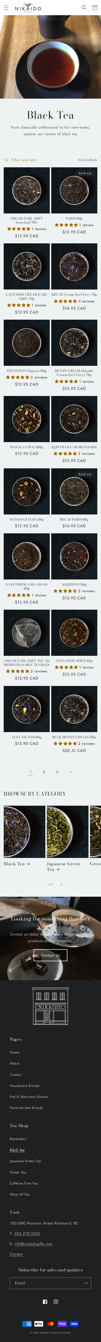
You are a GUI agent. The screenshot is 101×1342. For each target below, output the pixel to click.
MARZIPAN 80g (74, 585)
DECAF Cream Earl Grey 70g (74, 295)
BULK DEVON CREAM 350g (74, 737)
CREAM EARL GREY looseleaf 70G (27, 220)
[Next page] (70, 771)
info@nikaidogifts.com (34, 1244)
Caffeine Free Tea (24, 1183)
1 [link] (31, 772)
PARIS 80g (74, 219)
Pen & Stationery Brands (29, 1096)
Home (14, 1052)
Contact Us (50, 955)
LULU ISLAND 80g (26, 737)
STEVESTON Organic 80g (27, 371)
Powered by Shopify (60, 1332)
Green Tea (18, 1172)
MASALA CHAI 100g (26, 447)
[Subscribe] (85, 1283)
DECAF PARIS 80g (74, 520)
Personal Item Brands (26, 1107)
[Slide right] (61, 884)
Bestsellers (18, 1138)
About (14, 1063)
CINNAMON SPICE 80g (74, 661)
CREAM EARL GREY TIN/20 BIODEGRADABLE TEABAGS (27, 663)
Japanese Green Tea (63, 866)
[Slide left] (39, 884)
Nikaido (44, 1332)
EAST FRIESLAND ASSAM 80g (27, 587)
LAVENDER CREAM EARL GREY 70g (27, 297)
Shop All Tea (20, 1194)
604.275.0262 (27, 1233)
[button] (6, 7)
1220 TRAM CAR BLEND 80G (74, 447)
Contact (16, 1074)
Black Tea (14, 864)
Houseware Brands (25, 1085)
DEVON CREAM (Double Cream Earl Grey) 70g (74, 373)
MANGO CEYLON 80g (27, 520)
